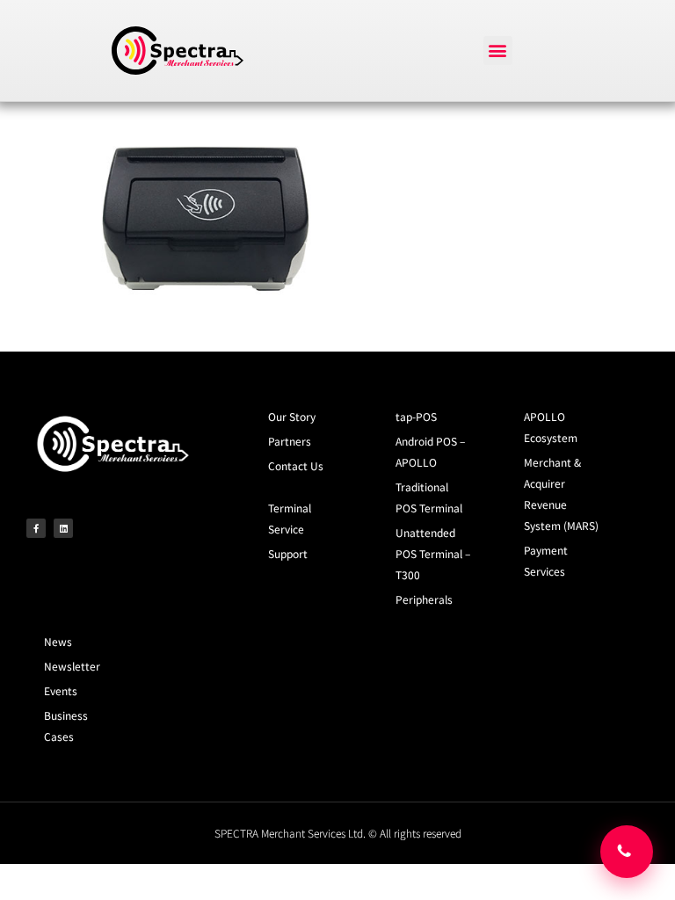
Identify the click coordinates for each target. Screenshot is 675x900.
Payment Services (546, 560)
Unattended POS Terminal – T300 (433, 553)
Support (288, 553)
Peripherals (424, 599)
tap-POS (416, 416)
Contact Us (295, 465)
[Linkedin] (63, 528)
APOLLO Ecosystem (550, 427)
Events (60, 690)
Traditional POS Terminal (429, 497)
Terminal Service (289, 518)
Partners (289, 440)
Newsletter (72, 665)
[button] (497, 50)
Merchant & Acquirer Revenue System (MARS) (561, 493)
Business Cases (66, 726)
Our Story (292, 416)
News (58, 641)
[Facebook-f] (36, 528)
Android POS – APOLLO (430, 451)
